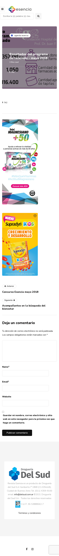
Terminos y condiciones (29, 513)
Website (6, 396)
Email (5, 381)
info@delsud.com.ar (23, 494)
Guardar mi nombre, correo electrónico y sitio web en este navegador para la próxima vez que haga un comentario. (29, 419)
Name (5, 366)
